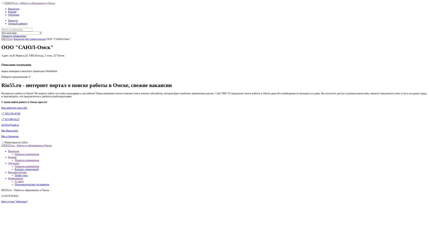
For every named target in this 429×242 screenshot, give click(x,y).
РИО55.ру (7, 39)
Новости (13, 20)
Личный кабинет (17, 23)
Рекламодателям (17, 172)
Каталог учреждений (27, 169)
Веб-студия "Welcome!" (14, 201)
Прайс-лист (21, 175)
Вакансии (13, 8)
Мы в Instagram (10, 136)
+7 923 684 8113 (10, 119)
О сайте (19, 181)
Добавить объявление (13, 36)
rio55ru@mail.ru (10, 125)
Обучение (13, 14)
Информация (15, 178)
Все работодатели (35, 39)
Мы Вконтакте (9, 130)
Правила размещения (27, 154)
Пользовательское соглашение (32, 184)
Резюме (12, 11)
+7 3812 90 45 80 (10, 113)
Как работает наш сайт (14, 107)
